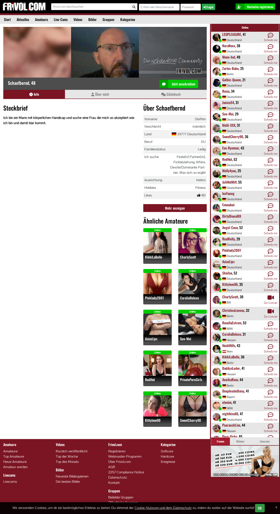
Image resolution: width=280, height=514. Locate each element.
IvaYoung (228, 193)
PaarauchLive (231, 425)
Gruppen (108, 19)
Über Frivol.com (119, 461)
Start (7, 19)
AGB (111, 467)
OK (260, 508)
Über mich (101, 94)
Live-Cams (61, 19)
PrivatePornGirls (191, 380)
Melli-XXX (228, 125)
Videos (78, 19)
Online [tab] (245, 27)
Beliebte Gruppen (120, 497)
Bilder (92, 19)
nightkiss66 (230, 413)
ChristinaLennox (233, 310)
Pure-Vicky (229, 436)
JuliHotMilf (229, 182)
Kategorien (127, 19)
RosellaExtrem (231, 322)
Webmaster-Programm (125, 456)
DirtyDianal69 (231, 216)
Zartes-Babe (230, 68)
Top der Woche (67, 456)
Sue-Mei (185, 339)
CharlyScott (188, 257)
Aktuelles (23, 19)
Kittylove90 (153, 420)
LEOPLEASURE (231, 34)
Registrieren (116, 451)
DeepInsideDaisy (233, 391)
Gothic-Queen (231, 79)
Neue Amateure (15, 461)
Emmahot (228, 204)
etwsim (226, 402)
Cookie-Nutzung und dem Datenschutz (163, 507)
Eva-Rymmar (230, 148)
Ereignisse (168, 461)
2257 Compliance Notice (126, 472)
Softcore (167, 451)
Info (36, 94)
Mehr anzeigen (175, 208)
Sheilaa (227, 273)
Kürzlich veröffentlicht (72, 451)
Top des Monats (67, 461)
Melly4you (229, 170)
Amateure (41, 19)
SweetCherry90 (190, 420)
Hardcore (167, 456)
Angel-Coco (230, 227)
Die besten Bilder (68, 481)
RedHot (150, 380)
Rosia (225, 91)
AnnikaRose (230, 379)
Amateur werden (15, 467)
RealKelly (228, 238)
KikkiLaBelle (153, 257)
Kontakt (114, 482)
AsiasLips (151, 339)
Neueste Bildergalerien (72, 476)
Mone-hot (228, 57)
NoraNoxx (228, 45)
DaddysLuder (231, 368)
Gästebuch (173, 94)
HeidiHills (228, 345)
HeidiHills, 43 (225, 501)
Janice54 (228, 102)
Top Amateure (13, 456)
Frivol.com (24, 6)
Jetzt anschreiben (183, 84)
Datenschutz (117, 477)
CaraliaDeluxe (189, 298)
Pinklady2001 (154, 298)
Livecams (10, 481)
